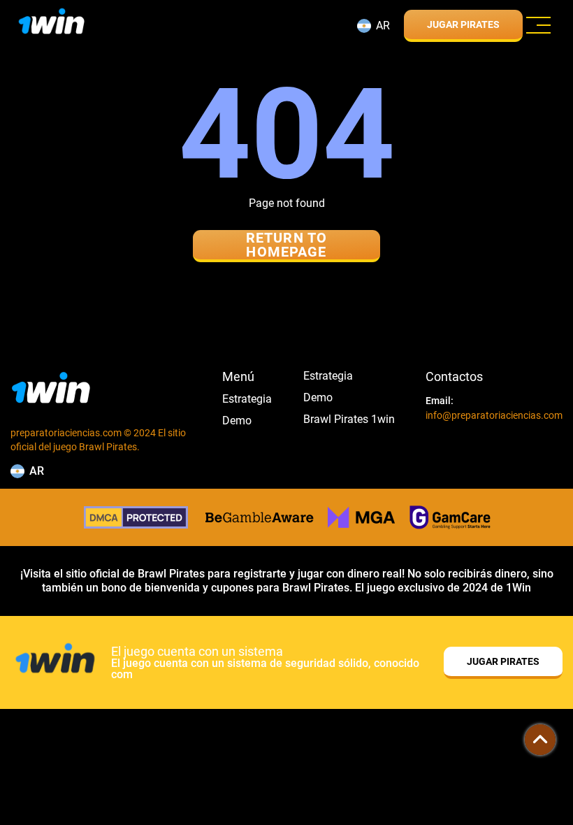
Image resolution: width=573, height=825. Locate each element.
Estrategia (247, 399)
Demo (237, 420)
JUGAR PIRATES (463, 24)
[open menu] (538, 25)
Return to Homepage (286, 245)
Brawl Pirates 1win (349, 419)
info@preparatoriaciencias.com (494, 415)
